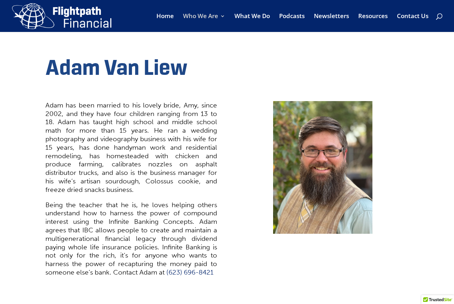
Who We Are (200, 16)
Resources (373, 16)
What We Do (252, 16)
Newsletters (331, 16)
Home (165, 16)
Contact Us (412, 16)
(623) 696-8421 (190, 272)
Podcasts (292, 16)
